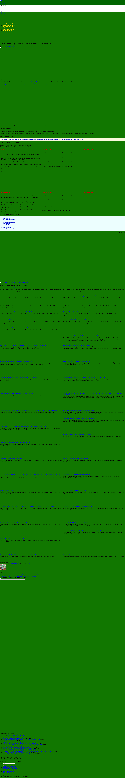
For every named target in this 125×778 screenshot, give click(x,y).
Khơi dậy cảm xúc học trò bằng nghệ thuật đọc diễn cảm (75, 458)
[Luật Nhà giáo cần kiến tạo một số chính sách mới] (4, 453)
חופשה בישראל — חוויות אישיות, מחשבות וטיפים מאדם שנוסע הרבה (77, 288)
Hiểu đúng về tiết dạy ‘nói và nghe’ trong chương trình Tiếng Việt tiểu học (16, 393)
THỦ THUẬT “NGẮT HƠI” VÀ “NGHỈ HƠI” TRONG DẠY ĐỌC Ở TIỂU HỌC (81, 335)
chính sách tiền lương (34, 81)
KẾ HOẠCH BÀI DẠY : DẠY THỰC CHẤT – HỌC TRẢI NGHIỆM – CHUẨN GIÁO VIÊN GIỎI (84, 377)
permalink (29, 563)
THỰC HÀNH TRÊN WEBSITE (10, 768)
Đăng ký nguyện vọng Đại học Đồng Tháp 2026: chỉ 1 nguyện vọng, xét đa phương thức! (82, 311)
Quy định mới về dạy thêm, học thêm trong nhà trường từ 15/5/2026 (78, 474)
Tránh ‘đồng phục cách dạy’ (6, 303)
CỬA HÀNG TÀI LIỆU (7, 772)
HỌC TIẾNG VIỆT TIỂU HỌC (9, 766)
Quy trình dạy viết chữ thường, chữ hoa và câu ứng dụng (75, 522)
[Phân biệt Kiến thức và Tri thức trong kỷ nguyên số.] (67, 485)
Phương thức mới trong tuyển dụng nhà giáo (10, 490)
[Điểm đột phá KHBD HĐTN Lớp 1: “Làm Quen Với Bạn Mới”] (67, 356)
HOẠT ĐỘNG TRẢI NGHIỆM (9, 767)
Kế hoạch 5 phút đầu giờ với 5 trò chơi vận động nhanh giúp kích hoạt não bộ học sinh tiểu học (84, 530)
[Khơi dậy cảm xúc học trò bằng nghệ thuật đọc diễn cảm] (67, 453)
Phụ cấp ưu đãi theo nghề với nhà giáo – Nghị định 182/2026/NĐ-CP (78, 418)
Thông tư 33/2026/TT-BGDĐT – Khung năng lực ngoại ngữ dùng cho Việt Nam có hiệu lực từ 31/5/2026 (23, 426)
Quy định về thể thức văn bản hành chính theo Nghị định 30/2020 (77, 319)
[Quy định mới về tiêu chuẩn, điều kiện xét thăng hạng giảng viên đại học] (4, 356)
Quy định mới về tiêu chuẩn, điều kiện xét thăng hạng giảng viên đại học (16, 361)
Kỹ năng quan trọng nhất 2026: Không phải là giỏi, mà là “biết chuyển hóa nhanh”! (18, 554)
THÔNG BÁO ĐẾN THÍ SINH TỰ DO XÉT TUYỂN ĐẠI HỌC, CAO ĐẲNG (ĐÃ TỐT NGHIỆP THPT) (23, 575)
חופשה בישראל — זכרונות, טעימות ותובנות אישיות (10, 288)
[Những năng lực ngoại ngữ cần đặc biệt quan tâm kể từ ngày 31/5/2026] (67, 405)
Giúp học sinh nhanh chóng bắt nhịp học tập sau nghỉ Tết (12, 538)
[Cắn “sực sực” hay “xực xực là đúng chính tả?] (67, 549)
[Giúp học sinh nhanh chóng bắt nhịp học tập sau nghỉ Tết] (4, 533)
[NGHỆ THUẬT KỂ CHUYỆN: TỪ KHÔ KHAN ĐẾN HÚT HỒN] (67, 501)
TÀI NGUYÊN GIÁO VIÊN (8, 771)
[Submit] (3, 765)
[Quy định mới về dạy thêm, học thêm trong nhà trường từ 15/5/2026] (67, 469)
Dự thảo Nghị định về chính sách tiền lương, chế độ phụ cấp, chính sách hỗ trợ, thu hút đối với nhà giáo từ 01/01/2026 (28, 84)
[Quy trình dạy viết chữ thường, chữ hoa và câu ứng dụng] (67, 517)
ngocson (19, 46)
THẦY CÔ (5, 770)
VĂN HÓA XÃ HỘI (15, 563)
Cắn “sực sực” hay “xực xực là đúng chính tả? (73, 554)
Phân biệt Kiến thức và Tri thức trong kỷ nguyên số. (74, 490)
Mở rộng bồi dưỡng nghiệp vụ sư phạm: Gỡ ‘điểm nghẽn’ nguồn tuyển (15, 442)
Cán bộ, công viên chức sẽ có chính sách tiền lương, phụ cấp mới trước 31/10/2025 (18, 576)
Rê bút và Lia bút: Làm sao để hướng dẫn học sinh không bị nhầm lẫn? (15, 327)
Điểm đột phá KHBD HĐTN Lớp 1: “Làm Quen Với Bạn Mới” (76, 361)
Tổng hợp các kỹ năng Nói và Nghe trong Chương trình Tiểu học (77, 303)
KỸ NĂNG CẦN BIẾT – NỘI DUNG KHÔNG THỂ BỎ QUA (13, 285)
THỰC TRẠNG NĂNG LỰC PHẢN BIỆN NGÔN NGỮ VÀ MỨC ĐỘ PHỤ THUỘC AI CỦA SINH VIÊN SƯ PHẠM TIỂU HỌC (28, 410)
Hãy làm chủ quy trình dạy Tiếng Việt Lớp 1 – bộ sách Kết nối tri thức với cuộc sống (18, 377)
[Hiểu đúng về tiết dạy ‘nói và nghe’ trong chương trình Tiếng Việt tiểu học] (4, 388)
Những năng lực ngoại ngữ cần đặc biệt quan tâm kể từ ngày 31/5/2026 (79, 410)
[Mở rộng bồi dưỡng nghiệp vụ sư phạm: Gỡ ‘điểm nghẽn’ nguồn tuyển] (4, 437)
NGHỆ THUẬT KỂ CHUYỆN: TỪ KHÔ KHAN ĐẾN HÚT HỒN (77, 506)
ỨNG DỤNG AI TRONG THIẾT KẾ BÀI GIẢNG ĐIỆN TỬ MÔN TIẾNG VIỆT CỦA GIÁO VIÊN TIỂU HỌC (24, 345)
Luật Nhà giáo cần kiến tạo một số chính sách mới (11, 458)
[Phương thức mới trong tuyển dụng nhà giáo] (4, 485)
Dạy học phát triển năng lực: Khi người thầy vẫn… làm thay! (76, 345)
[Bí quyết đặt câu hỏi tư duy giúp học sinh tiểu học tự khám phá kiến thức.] (4, 517)
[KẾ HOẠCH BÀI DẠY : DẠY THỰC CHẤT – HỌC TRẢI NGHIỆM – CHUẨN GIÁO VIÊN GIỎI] (67, 372)
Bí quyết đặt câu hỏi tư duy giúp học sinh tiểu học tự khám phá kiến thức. (16, 522)
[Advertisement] (62, 182)
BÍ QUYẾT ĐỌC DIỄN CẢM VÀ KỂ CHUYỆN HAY (11, 296)
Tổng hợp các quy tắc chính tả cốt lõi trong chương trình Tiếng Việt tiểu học (17, 311)
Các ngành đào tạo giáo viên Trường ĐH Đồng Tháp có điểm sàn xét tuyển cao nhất (81, 296)
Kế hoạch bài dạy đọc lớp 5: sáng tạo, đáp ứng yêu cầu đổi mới (77, 434)
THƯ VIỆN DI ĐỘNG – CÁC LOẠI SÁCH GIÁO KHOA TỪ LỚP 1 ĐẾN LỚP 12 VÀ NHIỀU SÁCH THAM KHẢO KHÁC (27, 506)
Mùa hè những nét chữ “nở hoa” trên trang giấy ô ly (11, 319)
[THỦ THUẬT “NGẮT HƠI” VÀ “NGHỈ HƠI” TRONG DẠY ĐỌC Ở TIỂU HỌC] (67, 330)
